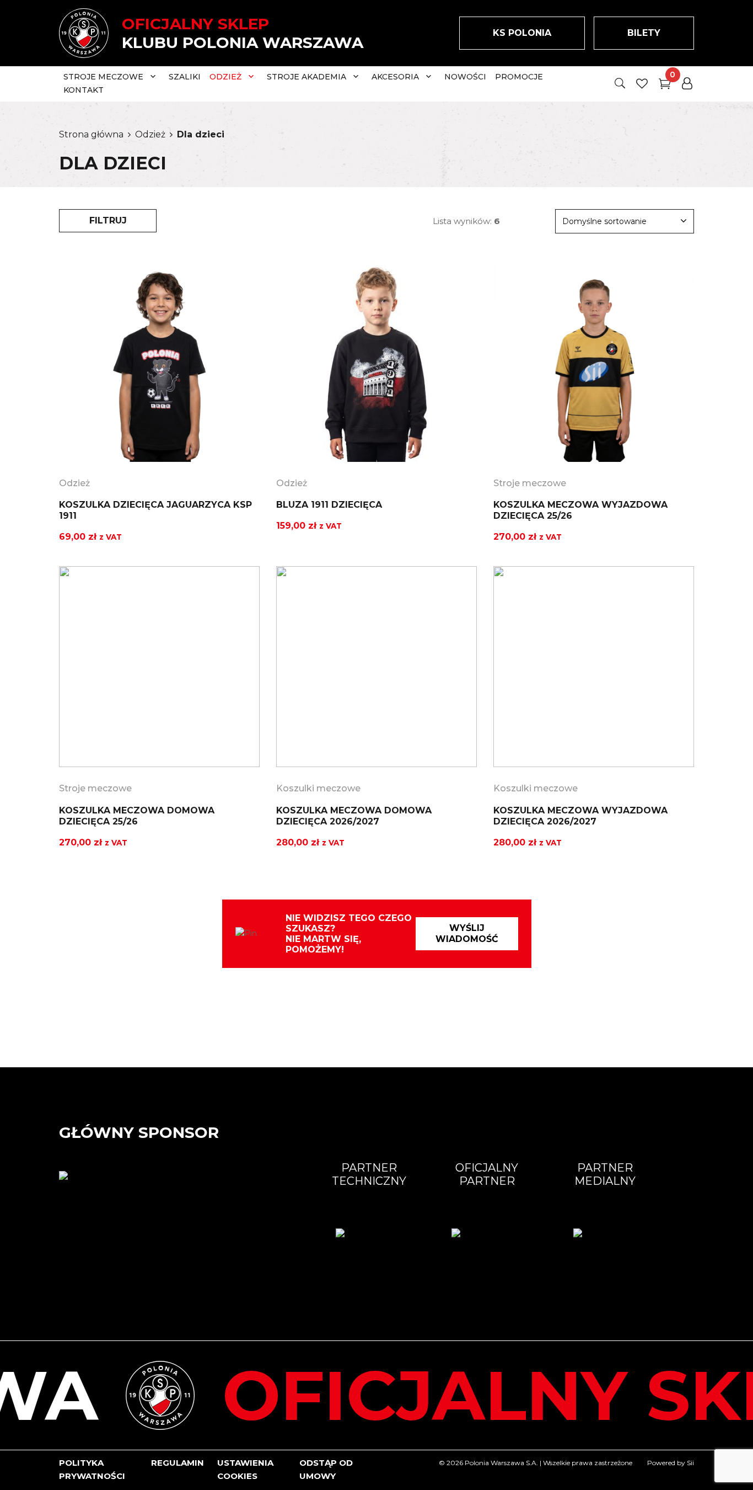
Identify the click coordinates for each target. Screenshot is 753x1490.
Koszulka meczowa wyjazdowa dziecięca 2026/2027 (580, 816)
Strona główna (91, 134)
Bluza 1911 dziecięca (329, 504)
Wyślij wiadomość (466, 933)
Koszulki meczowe (318, 788)
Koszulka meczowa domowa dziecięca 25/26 (136, 816)
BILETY (643, 33)
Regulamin (177, 1462)
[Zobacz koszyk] (665, 86)
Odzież (150, 134)
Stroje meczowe (529, 483)
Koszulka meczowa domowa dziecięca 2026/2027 (354, 816)
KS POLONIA (522, 33)
